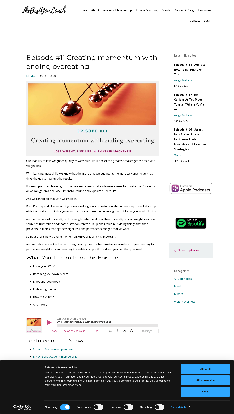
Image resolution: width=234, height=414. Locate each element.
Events (166, 10)
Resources (204, 10)
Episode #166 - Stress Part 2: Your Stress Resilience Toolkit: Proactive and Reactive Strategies (190, 139)
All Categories (183, 279)
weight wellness (183, 80)
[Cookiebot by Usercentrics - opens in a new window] (22, 407)
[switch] (98, 407)
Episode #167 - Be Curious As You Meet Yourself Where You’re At (189, 102)
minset (178, 294)
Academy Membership (117, 10)
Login (207, 20)
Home (83, 10)
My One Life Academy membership (55, 357)
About (95, 10)
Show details (178, 407)
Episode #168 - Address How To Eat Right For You (189, 69)
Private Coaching (147, 10)
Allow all (205, 369)
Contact (195, 20)
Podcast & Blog (184, 10)
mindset (31, 76)
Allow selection (205, 380)
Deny (205, 391)
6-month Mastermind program (53, 349)
